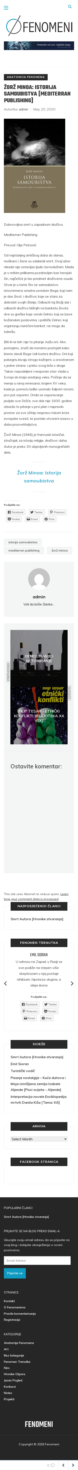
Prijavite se (15, 1273)
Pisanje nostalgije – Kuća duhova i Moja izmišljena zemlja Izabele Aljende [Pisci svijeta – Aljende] (38, 1084)
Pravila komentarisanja (20, 1314)
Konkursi (10, 1387)
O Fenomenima (14, 1307)
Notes (8, 1393)
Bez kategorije (14, 1355)
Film (7, 1368)
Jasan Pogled (13, 1380)
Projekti (9, 1399)
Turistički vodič (23, 1071)
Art (6, 1349)
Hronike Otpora (14, 1374)
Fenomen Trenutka (17, 1362)
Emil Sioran (39, 955)
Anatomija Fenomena (26, 77)
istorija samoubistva (22, 542)
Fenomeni (39, 1425)
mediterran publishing (23, 550)
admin (23, 109)
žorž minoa (60, 550)
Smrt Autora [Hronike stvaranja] (37, 919)
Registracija (12, 1320)
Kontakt (9, 1301)
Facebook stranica (39, 1162)
